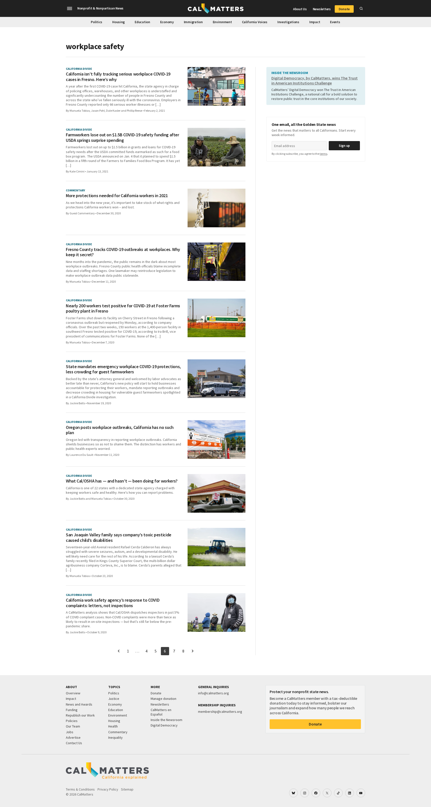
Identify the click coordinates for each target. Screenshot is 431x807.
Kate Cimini (77, 171)
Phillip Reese (134, 110)
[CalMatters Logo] (216, 8)
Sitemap (127, 789)
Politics (96, 22)
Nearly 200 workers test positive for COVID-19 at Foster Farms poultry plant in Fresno (123, 308)
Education (142, 22)
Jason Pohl (98, 110)
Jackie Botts (77, 403)
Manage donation (163, 698)
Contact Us (74, 743)
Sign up (344, 145)
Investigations (288, 22)
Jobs (69, 732)
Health (113, 726)
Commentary (117, 732)
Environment (222, 22)
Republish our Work (80, 715)
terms (323, 154)
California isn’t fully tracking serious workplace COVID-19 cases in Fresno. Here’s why (118, 76)
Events (335, 22)
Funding (72, 710)
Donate (344, 9)
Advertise (73, 737)
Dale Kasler (113, 110)
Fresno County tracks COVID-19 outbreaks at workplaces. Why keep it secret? (123, 252)
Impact (314, 22)
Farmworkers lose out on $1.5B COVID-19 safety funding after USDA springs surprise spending (122, 137)
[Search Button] (361, 8)
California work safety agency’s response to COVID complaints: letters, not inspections (112, 602)
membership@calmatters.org (220, 711)
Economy (167, 22)
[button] (69, 8)
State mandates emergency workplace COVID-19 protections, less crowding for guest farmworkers (123, 369)
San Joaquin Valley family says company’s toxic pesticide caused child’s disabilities (118, 537)
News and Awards (79, 704)
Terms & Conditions (80, 789)
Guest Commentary (82, 213)
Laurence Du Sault (81, 455)
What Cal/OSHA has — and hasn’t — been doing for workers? (122, 481)
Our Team (73, 726)
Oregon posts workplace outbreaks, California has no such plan (120, 430)
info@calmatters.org (213, 693)
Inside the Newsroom (166, 720)
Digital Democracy (164, 725)
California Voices (254, 22)
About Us (300, 9)
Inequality (115, 737)
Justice (113, 698)
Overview (73, 693)
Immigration (193, 22)
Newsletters (322, 9)
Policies (72, 721)
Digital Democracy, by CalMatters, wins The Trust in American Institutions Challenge (314, 80)
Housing (118, 22)
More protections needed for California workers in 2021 (117, 195)
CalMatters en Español (161, 712)
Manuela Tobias (80, 110)
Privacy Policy (108, 789)
